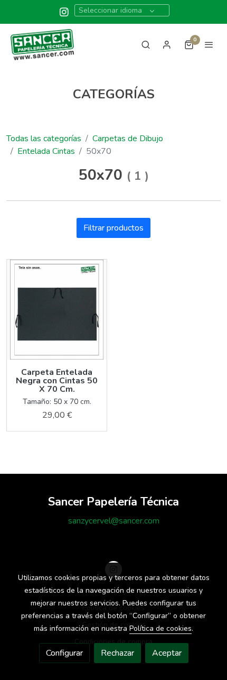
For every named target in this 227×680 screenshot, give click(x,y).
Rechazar (117, 653)
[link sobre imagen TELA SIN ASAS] (57, 310)
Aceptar (167, 653)
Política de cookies (160, 628)
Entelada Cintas (46, 151)
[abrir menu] (209, 44)
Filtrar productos (113, 228)
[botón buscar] (145, 44)
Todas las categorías (43, 138)
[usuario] (166, 44)
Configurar (64, 653)
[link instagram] (64, 11)
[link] (42, 44)
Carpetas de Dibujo (127, 138)
